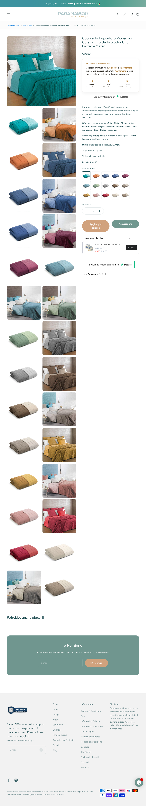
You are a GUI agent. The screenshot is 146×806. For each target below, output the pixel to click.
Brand (56, 745)
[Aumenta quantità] (99, 211)
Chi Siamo (86, 752)
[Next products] (136, 238)
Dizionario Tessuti (90, 757)
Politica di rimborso (90, 736)
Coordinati (58, 724)
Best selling (27, 25)
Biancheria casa (13, 25)
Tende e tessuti (60, 735)
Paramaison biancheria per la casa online (24, 791)
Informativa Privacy (90, 721)
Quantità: (86, 204)
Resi (83, 716)
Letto (55, 709)
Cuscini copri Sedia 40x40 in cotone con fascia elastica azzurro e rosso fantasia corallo (109, 244)
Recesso (85, 767)
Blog (55, 750)
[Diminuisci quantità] (86, 211)
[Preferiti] (131, 14)
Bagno (56, 719)
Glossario (85, 762)
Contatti (85, 747)
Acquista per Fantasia (63, 740)
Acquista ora (125, 223)
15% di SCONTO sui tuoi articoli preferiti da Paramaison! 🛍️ (73, 3)
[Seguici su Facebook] (9, 780)
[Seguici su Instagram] (16, 780)
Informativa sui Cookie (92, 726)
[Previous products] (130, 238)
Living (56, 714)
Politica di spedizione (91, 741)
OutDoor (57, 729)
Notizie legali (87, 731)
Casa (55, 704)
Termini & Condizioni (91, 711)
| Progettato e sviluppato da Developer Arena (45, 794)
